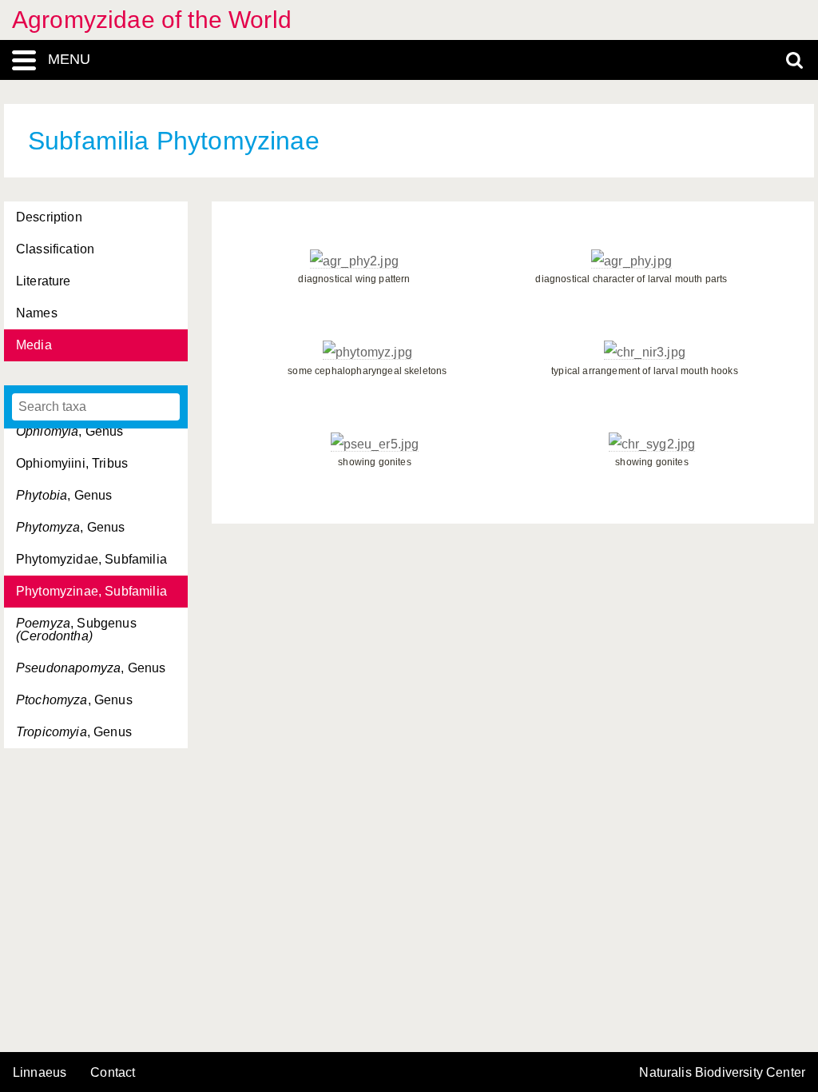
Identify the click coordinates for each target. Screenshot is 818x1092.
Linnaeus (39, 1072)
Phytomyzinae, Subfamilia (91, 591)
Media (34, 345)
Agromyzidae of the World (152, 19)
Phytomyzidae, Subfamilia (91, 559)
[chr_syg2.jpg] (652, 444)
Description (49, 217)
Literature (43, 281)
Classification (55, 249)
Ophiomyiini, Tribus (72, 463)
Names (37, 313)
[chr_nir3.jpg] (644, 352)
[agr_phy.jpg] (631, 261)
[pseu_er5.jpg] (375, 444)
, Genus (70, 431)
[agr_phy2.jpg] (354, 261)
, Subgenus (76, 629)
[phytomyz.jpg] (367, 352)
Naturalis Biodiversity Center (722, 1072)
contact (112, 1072)
